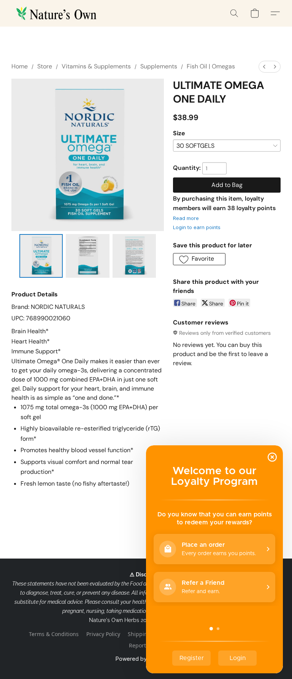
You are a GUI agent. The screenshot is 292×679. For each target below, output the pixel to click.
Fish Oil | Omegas (211, 66)
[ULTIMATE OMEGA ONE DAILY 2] (134, 256)
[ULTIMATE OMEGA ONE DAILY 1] (88, 256)
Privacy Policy (103, 634)
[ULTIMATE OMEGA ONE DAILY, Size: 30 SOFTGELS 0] (41, 256)
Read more (186, 218)
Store (44, 66)
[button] (57, 13)
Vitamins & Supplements (96, 66)
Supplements (158, 66)
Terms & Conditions (54, 634)
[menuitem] (264, 66)
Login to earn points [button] (197, 227)
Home (19, 66)
